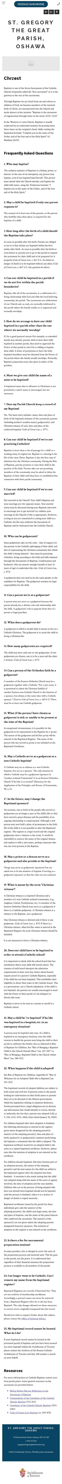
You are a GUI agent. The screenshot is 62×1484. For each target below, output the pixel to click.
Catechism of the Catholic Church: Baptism (30, 1405)
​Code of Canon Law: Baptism (24, 1412)
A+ (46, 11)
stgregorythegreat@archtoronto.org (31, 1444)
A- (51, 11)
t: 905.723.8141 (31, 1441)
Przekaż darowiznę (31, 4)
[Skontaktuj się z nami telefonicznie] (58, 4)
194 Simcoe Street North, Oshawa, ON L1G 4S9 (31, 1437)
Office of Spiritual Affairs (33, 1318)
